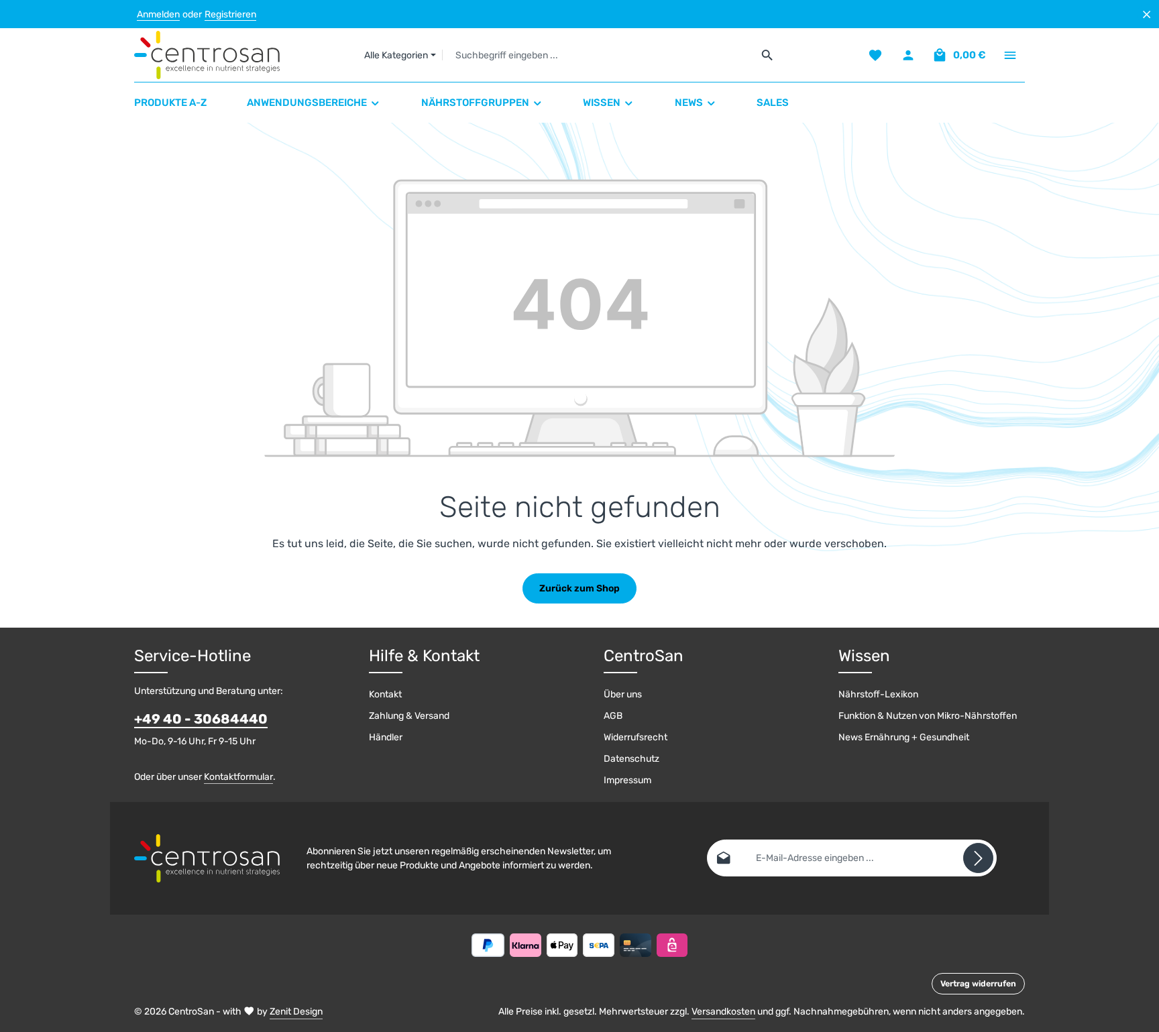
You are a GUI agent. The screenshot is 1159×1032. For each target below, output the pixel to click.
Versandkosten (723, 1011)
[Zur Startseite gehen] (207, 55)
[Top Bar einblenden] (1010, 55)
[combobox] (598, 55)
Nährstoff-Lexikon (878, 694)
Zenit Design (296, 1011)
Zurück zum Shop (579, 588)
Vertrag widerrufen (978, 983)
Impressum (627, 780)
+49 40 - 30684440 (201, 719)
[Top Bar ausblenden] (1146, 14)
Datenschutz (631, 758)
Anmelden (158, 14)
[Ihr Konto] (908, 55)
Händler (385, 737)
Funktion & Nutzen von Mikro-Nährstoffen (927, 716)
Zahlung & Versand (409, 716)
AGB (613, 716)
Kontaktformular (238, 777)
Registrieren (230, 14)
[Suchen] (767, 55)
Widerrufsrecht (635, 737)
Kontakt (385, 694)
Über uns (623, 694)
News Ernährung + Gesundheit (903, 737)
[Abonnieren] (978, 858)
